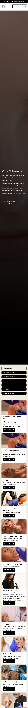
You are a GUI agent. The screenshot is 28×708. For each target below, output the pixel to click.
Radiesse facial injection (12, 654)
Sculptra (6, 624)
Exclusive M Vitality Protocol (14, 564)
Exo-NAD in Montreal (11, 450)
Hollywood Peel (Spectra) (13, 682)
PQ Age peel (8, 480)
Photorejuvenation (10, 590)
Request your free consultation (9, 202)
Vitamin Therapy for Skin (12, 536)
